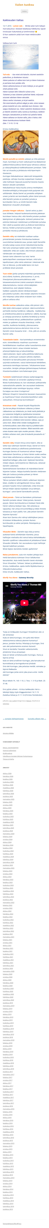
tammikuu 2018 (8, 1069)
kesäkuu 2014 (7, 1192)
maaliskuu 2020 (8, 994)
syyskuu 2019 (7, 1011)
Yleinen (28, 701)
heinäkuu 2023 (8, 879)
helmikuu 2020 (8, 997)
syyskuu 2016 (7, 1115)
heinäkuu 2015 (8, 1155)
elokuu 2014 (7, 1186)
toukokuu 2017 (8, 1092)
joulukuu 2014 (8, 1175)
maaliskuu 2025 (8, 822)
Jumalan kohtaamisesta (13, 719)
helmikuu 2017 (8, 1100)
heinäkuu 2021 (8, 948)
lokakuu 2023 (7, 871)
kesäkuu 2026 (7, 779)
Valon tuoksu (24, 5)
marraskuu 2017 (8, 1074)
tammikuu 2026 (8, 793)
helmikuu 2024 (8, 859)
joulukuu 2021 (8, 934)
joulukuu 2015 (8, 1140)
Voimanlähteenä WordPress (12, 1224)
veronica (6, 704)
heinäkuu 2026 (8, 776)
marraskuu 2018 (8, 1040)
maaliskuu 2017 (8, 1097)
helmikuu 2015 (8, 1169)
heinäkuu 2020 (8, 983)
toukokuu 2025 (8, 816)
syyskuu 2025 (7, 805)
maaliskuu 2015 (8, 1166)
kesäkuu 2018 (7, 1054)
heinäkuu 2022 (8, 914)
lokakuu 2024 (7, 836)
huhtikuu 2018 (8, 1060)
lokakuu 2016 (7, 1112)
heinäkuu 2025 (8, 811)
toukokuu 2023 (8, 885)
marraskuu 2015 (8, 1143)
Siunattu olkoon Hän (37, 719)
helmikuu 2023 (8, 894)
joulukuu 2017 (8, 1072)
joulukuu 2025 (8, 796)
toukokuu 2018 (8, 1057)
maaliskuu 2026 (8, 788)
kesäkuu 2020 (7, 986)
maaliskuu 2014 (8, 1201)
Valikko (24, 11)
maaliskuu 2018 (8, 1063)
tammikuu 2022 (8, 931)
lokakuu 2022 (7, 905)
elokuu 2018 (7, 1049)
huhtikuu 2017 (8, 1094)
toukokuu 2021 (8, 954)
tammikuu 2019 (8, 1034)
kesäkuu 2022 (7, 917)
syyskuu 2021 (7, 943)
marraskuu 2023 (8, 868)
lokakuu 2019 (7, 1008)
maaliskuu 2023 (8, 891)
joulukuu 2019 (8, 1003)
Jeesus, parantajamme (10, 748)
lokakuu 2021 (7, 940)
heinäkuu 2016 (8, 1120)
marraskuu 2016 (8, 1109)
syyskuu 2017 (7, 1080)
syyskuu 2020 (7, 977)
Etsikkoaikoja (7, 753)
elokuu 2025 (7, 808)
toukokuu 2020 (8, 988)
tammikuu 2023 (8, 897)
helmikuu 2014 (8, 1203)
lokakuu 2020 (7, 974)
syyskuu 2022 (7, 908)
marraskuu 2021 (8, 937)
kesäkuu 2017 (7, 1089)
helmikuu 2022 (8, 928)
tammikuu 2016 (8, 1137)
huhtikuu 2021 (8, 957)
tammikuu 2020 (8, 1000)
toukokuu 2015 (8, 1160)
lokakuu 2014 (7, 1180)
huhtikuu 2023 (8, 888)
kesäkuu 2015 (7, 1158)
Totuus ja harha (8, 759)
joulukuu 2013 (8, 1209)
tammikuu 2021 (8, 965)
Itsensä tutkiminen (9, 750)
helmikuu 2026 (8, 791)
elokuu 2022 (7, 911)
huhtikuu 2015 (8, 1163)
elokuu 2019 (7, 1014)
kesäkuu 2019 (7, 1020)
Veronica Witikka (8, 733)
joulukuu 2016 (8, 1106)
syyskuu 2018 (7, 1046)
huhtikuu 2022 (8, 922)
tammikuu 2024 (8, 862)
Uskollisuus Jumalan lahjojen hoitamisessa (17, 756)
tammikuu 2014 (8, 1206)
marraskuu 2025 (8, 799)
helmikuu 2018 (8, 1066)
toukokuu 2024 (8, 851)
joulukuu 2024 (8, 831)
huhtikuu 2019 (8, 1026)
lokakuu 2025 (7, 802)
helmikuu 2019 (8, 1031)
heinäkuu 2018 (8, 1051)
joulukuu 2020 (8, 968)
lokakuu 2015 (7, 1146)
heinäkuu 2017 (8, 1086)
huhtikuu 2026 (8, 785)
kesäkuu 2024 (7, 848)
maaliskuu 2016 (8, 1132)
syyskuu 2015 (7, 1149)
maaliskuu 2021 (8, 960)
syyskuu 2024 (7, 839)
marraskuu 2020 (8, 971)
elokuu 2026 (7, 773)
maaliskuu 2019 (8, 1029)
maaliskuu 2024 (8, 857)
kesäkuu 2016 (7, 1123)
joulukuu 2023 (8, 865)
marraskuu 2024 (8, 834)
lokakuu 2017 (7, 1077)
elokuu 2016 (7, 1117)
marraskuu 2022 (8, 902)
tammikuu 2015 (8, 1172)
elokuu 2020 (7, 980)
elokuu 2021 (7, 945)
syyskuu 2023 (7, 874)
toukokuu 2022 (8, 920)
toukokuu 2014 (8, 1195)
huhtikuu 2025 (8, 819)
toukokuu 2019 (8, 1023)
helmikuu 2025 (8, 825)
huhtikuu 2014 (8, 1198)
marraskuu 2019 (8, 1006)
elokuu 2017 (7, 1083)
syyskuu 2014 (7, 1183)
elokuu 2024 (7, 842)
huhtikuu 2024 (8, 854)
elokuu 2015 (7, 1152)
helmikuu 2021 (8, 963)
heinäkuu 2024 (8, 845)
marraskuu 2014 (8, 1178)
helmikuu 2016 (8, 1135)
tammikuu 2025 (8, 828)
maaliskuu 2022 (8, 925)
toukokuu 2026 (8, 782)
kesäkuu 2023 (7, 882)
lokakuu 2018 (7, 1043)
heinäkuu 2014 (8, 1189)
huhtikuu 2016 (8, 1129)
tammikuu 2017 (8, 1103)
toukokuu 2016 (8, 1126)
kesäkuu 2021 (7, 951)
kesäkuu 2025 (7, 813)
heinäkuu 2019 (8, 1017)
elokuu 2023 (7, 877)
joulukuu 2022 (8, 900)
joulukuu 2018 (8, 1037)
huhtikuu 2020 (8, 991)
